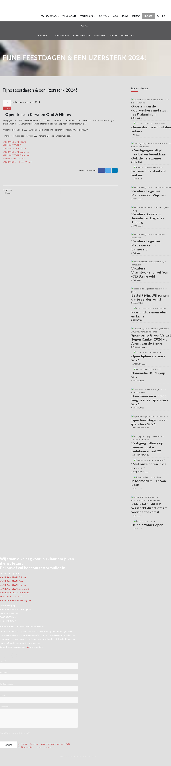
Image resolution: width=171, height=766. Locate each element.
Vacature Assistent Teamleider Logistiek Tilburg (147, 218)
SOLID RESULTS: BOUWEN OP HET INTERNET (78, 757)
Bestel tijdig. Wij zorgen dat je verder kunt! (150, 297)
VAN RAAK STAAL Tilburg (14, 141)
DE (163, 16)
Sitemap (34, 744)
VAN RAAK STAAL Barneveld (16, 151)
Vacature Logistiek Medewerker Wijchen (148, 193)
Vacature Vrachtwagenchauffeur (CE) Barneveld (149, 272)
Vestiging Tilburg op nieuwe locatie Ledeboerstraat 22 (147, 447)
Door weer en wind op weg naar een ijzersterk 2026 (150, 400)
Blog (115, 16)
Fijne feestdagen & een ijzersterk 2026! (149, 422)
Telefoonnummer (6, 684)
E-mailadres (5, 673)
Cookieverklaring (25, 747)
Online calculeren (81, 35)
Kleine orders (127, 35)
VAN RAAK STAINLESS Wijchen (15, 600)
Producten (42, 35)
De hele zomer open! (148, 525)
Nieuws (124, 16)
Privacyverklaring (43, 747)
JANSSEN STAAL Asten (11, 596)
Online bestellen (61, 35)
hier (28, 647)
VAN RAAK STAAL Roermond (16, 155)
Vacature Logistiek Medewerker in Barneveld (146, 245)
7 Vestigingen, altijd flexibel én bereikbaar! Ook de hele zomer (149, 154)
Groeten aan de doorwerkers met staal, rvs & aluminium (149, 110)
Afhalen (113, 35)
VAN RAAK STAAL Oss (13, 145)
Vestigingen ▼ (87, 16)
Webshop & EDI (70, 16)
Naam (3, 661)
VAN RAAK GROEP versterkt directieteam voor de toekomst (149, 508)
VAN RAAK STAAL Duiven (14, 148)
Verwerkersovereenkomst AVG (55, 744)
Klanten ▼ (103, 16)
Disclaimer (22, 744)
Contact (136, 16)
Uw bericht (4, 707)
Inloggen (148, 16)
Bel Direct (86, 26)
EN (158, 16)
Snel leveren (99, 35)
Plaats (2, 695)
